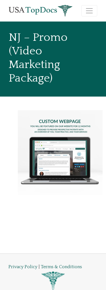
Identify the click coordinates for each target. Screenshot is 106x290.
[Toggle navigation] (89, 10)
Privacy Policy (22, 266)
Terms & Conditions (61, 266)
